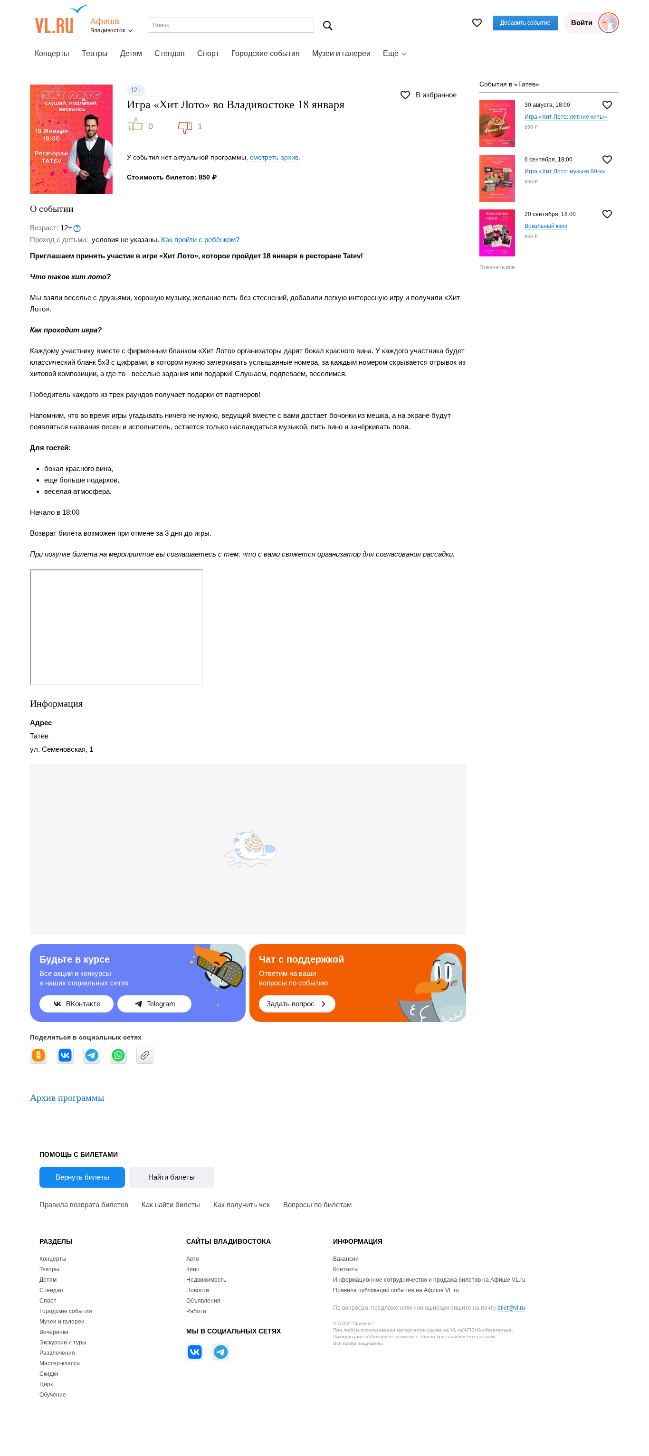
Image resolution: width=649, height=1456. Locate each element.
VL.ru (62, 19)
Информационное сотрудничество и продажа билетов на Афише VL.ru (429, 1279)
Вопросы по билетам (317, 1205)
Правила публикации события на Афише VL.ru (396, 1290)
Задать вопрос (291, 1004)
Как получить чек (241, 1205)
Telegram (161, 1004)
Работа (196, 1311)
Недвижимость (206, 1279)
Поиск (328, 25)
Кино (193, 1269)
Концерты (52, 53)
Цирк (46, 1384)
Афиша (104, 21)
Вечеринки (53, 1332)
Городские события (265, 53)
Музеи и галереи (341, 53)
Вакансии (346, 1259)
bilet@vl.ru (511, 1308)
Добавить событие (525, 22)
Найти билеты (171, 1177)
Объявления (203, 1300)
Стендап (169, 53)
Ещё (391, 53)
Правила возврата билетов (83, 1205)
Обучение (52, 1394)
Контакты (346, 1269)
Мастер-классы (60, 1363)
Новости (197, 1290)
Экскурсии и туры (62, 1342)
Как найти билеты (171, 1205)
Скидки (48, 1374)
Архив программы (67, 1097)
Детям (131, 53)
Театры (95, 53)
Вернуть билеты (82, 1177)
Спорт (208, 53)
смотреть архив (274, 157)
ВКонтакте (83, 1004)
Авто (192, 1259)
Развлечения (57, 1353)
